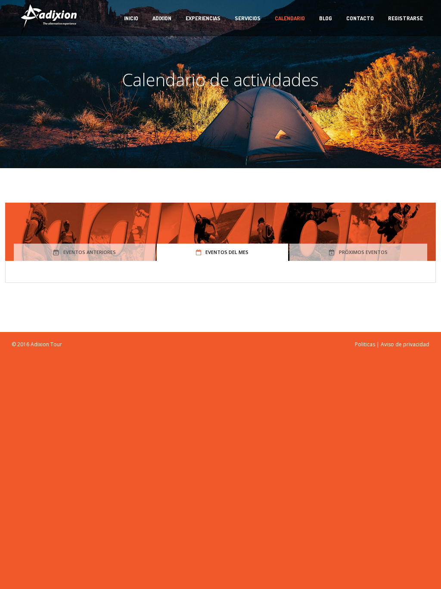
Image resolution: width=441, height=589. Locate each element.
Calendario (290, 18)
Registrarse (405, 18)
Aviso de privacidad (405, 344)
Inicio (131, 18)
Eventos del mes (226, 252)
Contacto (360, 18)
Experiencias (203, 18)
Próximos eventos (363, 252)
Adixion (161, 18)
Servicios (248, 18)
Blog (325, 18)
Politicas (365, 344)
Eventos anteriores (89, 252)
